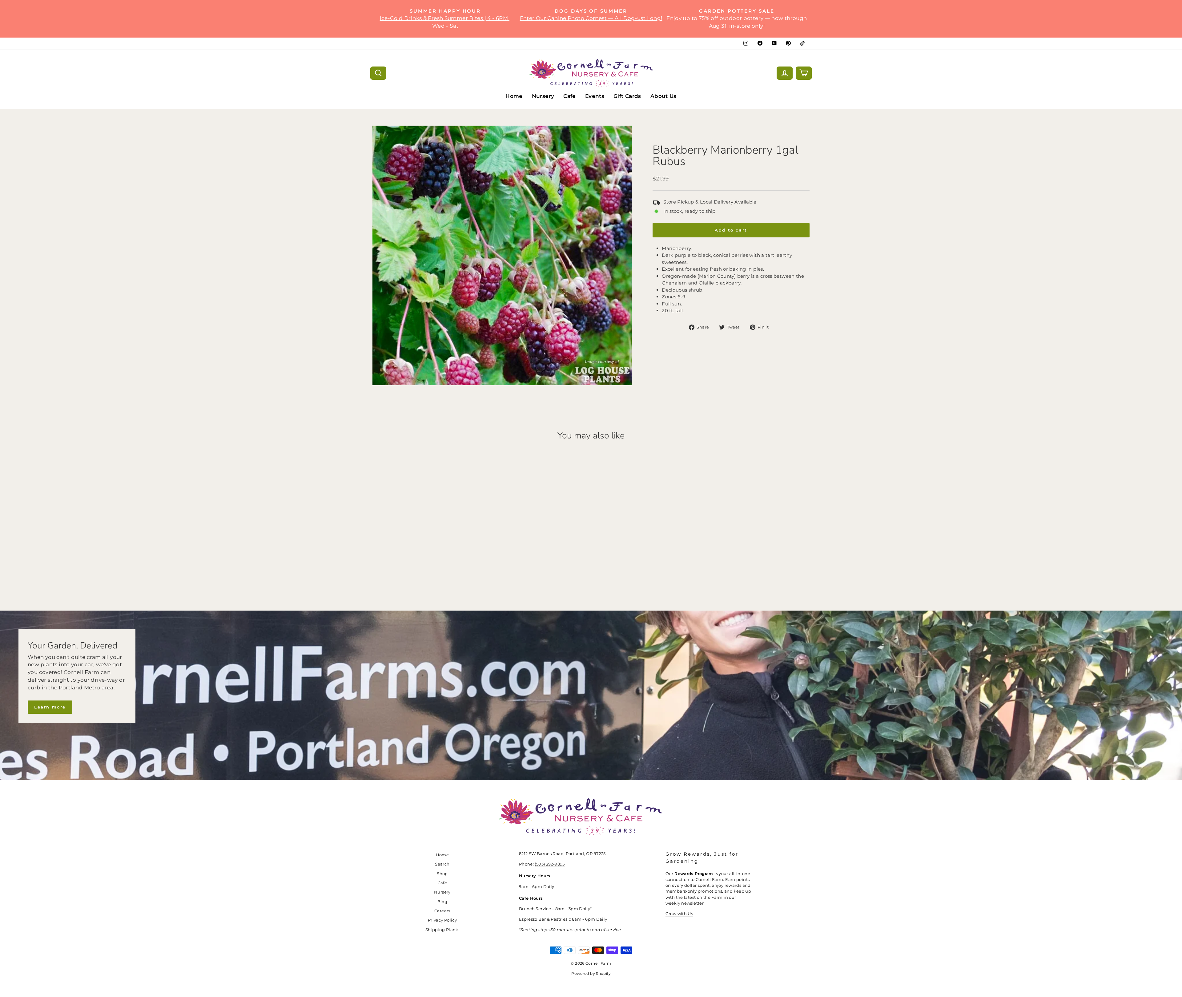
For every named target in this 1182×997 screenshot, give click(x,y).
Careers (442, 911)
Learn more (50, 706)
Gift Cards (627, 96)
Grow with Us (679, 913)
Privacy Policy (442, 920)
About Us (663, 96)
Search (442, 864)
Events (594, 96)
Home (514, 96)
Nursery (543, 96)
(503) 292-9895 (550, 864)
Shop (442, 873)
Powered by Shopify (591, 973)
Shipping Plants (442, 929)
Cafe (569, 96)
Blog (442, 901)
